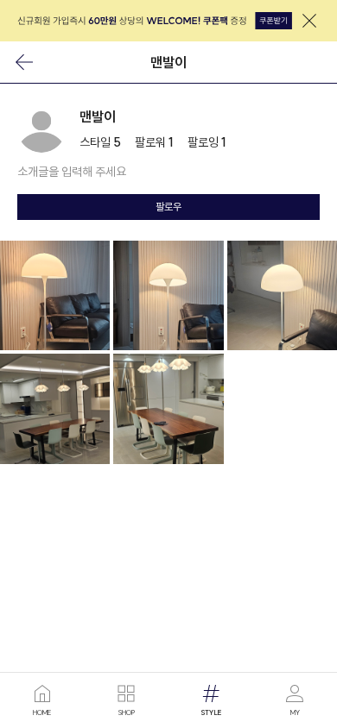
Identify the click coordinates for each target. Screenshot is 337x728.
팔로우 (168, 206)
